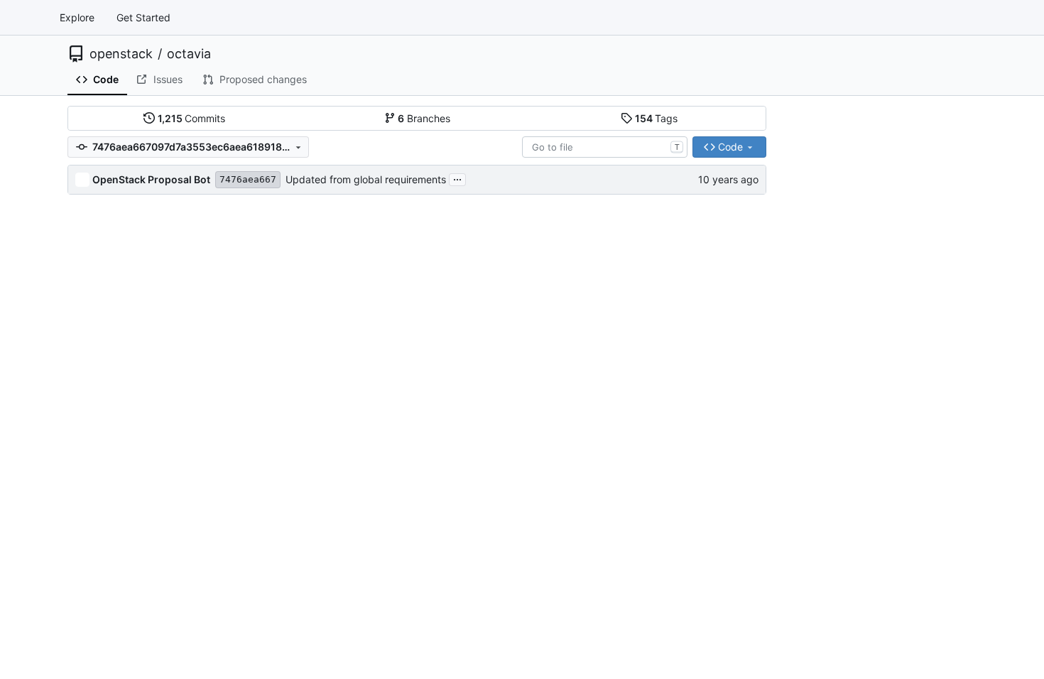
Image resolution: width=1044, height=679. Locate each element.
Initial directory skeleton (380, 233)
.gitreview (114, 575)
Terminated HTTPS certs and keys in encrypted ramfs (450, 338)
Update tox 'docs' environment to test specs (428, 470)
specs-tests (119, 470)
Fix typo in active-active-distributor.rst (414, 444)
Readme (813, 211)
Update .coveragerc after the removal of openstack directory (467, 522)
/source (118, 312)
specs (105, 444)
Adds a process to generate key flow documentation (446, 654)
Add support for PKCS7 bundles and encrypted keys (447, 496)
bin (99, 207)
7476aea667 (247, 179)
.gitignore (114, 549)
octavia (189, 54)
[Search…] (965, 118)
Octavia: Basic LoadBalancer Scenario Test (424, 549)
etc (99, 365)
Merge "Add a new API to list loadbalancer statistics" (446, 391)
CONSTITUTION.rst (137, 627)
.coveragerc (120, 522)
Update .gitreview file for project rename (419, 575)
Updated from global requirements (366, 179)
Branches (424, 118)
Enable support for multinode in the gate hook (431, 260)
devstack (113, 260)
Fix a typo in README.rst (382, 286)
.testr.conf (115, 601)
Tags (656, 118)
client (104, 233)
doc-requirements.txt (141, 654)
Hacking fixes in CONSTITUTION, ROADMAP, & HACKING (458, 627)
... (457, 178)
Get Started (143, 17)
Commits (192, 118)
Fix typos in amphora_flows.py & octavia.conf (430, 365)
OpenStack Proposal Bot (151, 179)
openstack (121, 54)
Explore (77, 17)
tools (103, 496)
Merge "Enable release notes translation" (419, 417)
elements (113, 338)
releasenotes (121, 417)
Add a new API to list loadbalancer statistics (426, 312)
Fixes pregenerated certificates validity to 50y (432, 207)
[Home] (27, 18)
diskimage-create (132, 286)
